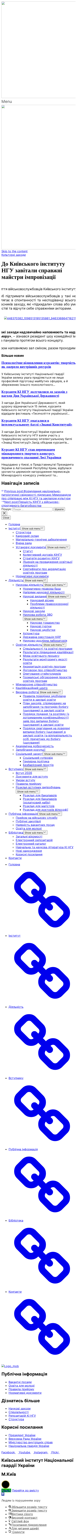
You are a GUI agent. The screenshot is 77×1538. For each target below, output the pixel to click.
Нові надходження (29, 851)
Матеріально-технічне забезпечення (41, 539)
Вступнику (16, 769)
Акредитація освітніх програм (44, 666)
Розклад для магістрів (38, 806)
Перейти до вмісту (25, 1490)
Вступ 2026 (24, 773)
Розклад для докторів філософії (45, 809)
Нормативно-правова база (42, 588)
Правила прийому (28, 783)
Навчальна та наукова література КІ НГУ (44, 847)
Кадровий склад (27, 536)
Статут (28, 551)
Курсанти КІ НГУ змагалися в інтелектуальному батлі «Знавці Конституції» (36, 422)
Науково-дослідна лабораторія (45, 640)
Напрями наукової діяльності (43, 592)
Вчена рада (24, 543)
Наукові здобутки (42, 630)
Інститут (15, 528)
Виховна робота (27, 692)
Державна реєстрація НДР (42, 637)
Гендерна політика (36, 761)
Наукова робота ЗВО (37, 614)
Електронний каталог (31, 843)
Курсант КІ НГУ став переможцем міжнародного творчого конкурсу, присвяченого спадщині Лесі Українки (31, 453)
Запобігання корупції (30, 749)
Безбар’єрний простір (38, 765)
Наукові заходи (34, 611)
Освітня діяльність (29, 644)
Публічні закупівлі (28, 821)
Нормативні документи (32, 576)
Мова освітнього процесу (41, 656)
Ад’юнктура (31, 633)
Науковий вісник (42, 600)
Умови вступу (25, 780)
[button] (38, 101)
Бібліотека (16, 832)
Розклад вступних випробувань (38, 787)
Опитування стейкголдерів (42, 673)
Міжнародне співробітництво (36, 684)
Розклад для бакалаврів (40, 795)
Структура (23, 532)
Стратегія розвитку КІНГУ (41, 558)
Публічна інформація (23, 814)
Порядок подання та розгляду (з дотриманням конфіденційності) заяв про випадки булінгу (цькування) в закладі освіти (46, 719)
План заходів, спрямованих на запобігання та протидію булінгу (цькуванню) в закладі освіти (45, 706)
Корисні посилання (29, 854)
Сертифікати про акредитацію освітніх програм (44, 570)
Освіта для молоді (29, 828)
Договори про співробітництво (45, 670)
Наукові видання (35, 596)
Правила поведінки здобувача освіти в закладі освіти (44, 697)
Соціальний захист (29, 754)
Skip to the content (14, 251)
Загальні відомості (29, 836)
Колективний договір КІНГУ (42, 554)
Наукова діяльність (29, 585)
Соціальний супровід (38, 758)
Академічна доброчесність (35, 746)
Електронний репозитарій (34, 840)
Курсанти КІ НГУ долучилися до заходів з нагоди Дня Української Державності (34, 394)
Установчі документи (31, 547)
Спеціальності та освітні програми (47, 648)
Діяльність (16, 580)
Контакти (15, 858)
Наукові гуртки (41, 626)
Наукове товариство (45, 622)
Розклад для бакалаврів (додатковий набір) (40, 800)
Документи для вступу (32, 776)
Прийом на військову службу (36, 817)
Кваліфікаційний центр (32, 688)
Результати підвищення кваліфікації (48, 652)
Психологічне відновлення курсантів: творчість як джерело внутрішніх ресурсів (38, 365)
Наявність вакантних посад (35, 825)
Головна (14, 524)
